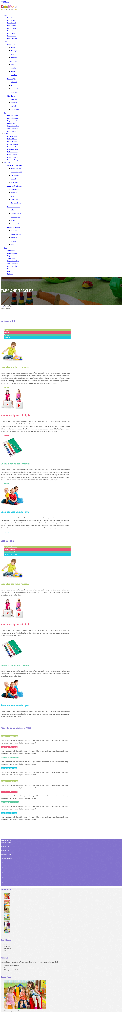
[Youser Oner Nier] (7, 898)
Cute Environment (9, 552)
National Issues (8, 951)
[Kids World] (9, 11)
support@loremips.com (7, 858)
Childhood (7, 337)
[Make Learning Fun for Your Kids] (25, 1008)
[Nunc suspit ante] (7, 926)
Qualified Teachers (9, 549)
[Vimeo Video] (7, 912)
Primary (6, 332)
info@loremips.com (6, 854)
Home (2, 306)
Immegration (7, 948)
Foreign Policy (7, 944)
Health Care (7, 946)
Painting (6, 335)
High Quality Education (10, 547)
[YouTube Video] (7, 905)
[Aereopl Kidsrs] (7, 919)
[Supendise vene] (7, 933)
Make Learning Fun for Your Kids (12, 1011)
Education (7, 330)
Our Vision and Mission (10, 554)
